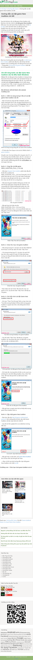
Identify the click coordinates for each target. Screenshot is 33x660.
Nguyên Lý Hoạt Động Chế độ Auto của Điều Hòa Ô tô (15, 530)
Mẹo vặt (4, 571)
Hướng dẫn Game (13, 9)
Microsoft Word (26, 643)
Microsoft (28, 642)
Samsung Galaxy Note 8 (27, 645)
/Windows (4, 632)
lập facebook (21, 642)
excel (29, 634)
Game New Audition (15, 522)
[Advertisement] (8, 473)
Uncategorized (5, 575)
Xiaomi (16, 649)
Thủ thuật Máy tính (6, 573)
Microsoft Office (18, 644)
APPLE (18, 632)
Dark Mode (24, 634)
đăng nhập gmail (7, 651)
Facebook (7, 5)
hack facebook (4, 640)
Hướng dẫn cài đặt (6, 557)
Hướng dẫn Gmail (6, 562)
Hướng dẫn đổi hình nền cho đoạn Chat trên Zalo (14, 533)
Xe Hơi (4, 576)
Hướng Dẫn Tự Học (7, 563)
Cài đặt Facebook (10, 634)
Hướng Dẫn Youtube (7, 570)
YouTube (20, 649)
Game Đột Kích (12, 638)
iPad (10, 642)
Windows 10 (7, 649)
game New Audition (25, 456)
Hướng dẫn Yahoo (6, 568)
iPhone (13, 642)
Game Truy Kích (4, 638)
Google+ (17, 658)
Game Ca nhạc (4, 522)
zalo (24, 649)
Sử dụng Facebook (9, 647)
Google (20, 638)
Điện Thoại (19, 5)
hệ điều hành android (26, 640)
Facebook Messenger (13, 636)
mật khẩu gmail (7, 645)
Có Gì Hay (9, 2)
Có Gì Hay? (3, 9)
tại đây (16, 463)
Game (15, 5)
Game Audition (26, 520)
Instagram (3, 642)
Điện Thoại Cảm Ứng (7, 555)
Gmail (11, 5)
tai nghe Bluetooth (20, 647)
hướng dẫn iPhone (13, 640)
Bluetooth (24, 632)
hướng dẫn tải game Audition (17, 65)
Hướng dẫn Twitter (6, 565)
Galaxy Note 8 (21, 636)
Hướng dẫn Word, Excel (8, 567)
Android (11, 632)
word (13, 649)
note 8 (11, 645)
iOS (6, 642)
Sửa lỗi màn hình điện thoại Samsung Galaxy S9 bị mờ (16, 541)
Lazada (17, 642)
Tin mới (2, 5)
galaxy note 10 (28, 636)
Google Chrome (27, 638)
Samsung (17, 645)
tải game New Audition (14, 171)
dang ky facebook (18, 634)
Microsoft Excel (6, 644)
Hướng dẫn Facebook (7, 559)
